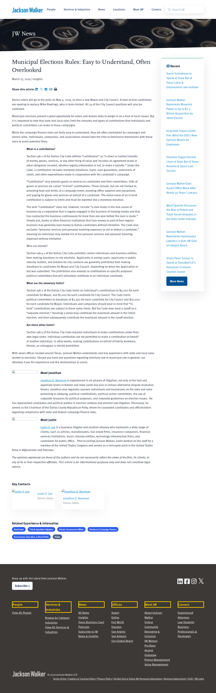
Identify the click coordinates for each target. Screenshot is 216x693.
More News (177, 281)
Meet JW (138, 9)
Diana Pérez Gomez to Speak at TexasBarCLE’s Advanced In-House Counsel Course (181, 265)
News (101, 9)
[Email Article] (51, 89)
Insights (83, 617)
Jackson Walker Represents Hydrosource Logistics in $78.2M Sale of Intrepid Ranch (181, 238)
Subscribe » (22, 586)
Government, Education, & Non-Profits (31, 536)
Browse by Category (57, 618)
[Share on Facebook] (47, 89)
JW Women (150, 641)
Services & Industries (77, 9)
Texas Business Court (91, 622)
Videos (148, 622)
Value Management (156, 664)
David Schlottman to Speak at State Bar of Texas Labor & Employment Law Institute (182, 80)
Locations (119, 9)
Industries (51, 622)
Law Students (186, 622)
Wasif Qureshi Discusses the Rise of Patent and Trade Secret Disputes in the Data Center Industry (181, 212)
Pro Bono (149, 645)
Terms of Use (59, 679)
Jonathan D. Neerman (53, 380)
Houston (116, 627)
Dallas (57, 536)
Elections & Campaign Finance (103, 529)
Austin (115, 613)
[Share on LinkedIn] (37, 89)
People (51, 9)
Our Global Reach (122, 641)
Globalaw (150, 655)
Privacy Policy (104, 679)
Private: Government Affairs (71, 529)
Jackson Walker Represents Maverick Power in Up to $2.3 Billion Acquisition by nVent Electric (179, 109)
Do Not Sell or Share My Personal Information (138, 679)
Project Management (157, 660)
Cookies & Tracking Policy (82, 679)
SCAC (190, 679)
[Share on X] (42, 89)
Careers (156, 9)
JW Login (199, 679)
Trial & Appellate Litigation (41, 529)
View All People (21, 613)
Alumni (148, 650)
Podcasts (83, 627)
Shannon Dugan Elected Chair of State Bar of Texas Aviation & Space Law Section (182, 164)
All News (83, 613)
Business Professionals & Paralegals (187, 631)
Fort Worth (117, 622)
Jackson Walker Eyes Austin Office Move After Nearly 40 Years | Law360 (181, 188)
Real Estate (19, 529)
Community (151, 627)
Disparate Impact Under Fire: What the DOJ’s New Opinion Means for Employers (181, 137)
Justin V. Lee (47, 427)
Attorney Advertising (175, 679)
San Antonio (118, 636)
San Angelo (118, 631)
